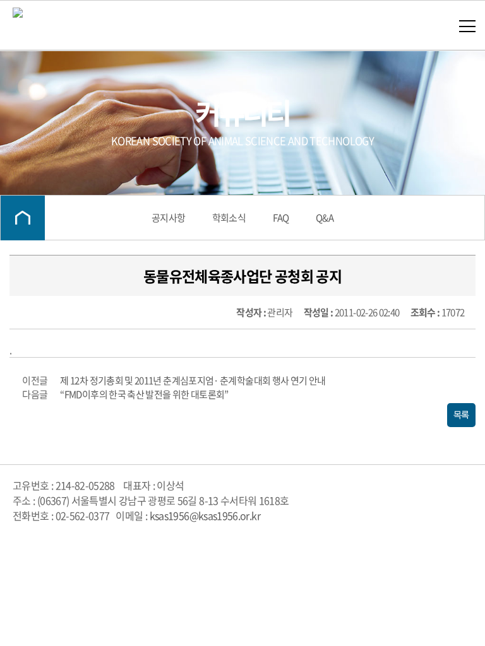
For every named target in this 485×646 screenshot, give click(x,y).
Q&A (324, 218)
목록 (461, 415)
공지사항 (168, 218)
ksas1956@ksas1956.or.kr (205, 515)
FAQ (281, 218)
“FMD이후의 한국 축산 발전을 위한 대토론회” (144, 394)
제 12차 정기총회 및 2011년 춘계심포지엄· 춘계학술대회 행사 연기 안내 (192, 380)
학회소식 (229, 218)
